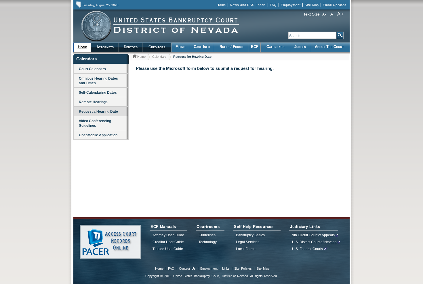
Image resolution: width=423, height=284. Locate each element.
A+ (340, 13)
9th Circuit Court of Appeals (313, 235)
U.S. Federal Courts (307, 249)
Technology (208, 242)
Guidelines (207, 235)
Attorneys (105, 47)
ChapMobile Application (98, 135)
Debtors (131, 47)
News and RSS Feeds (248, 5)
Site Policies (242, 268)
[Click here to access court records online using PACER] (110, 241)
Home (221, 5)
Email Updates (334, 5)
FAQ (273, 5)
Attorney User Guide (168, 235)
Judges (300, 47)
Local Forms (245, 249)
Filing (180, 47)
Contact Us (187, 268)
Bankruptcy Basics (250, 235)
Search (340, 35)
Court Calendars (92, 69)
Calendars (275, 47)
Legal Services (247, 242)
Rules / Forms (231, 47)
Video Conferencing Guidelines (95, 123)
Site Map (312, 5)
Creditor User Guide (168, 242)
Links (226, 268)
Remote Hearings (93, 102)
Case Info (202, 47)
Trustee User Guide (168, 249)
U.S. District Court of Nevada (314, 242)
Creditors (156, 47)
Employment (291, 5)
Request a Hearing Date (98, 112)
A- (324, 14)
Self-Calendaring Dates (98, 93)
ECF (254, 47)
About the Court (329, 47)
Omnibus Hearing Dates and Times (98, 80)
